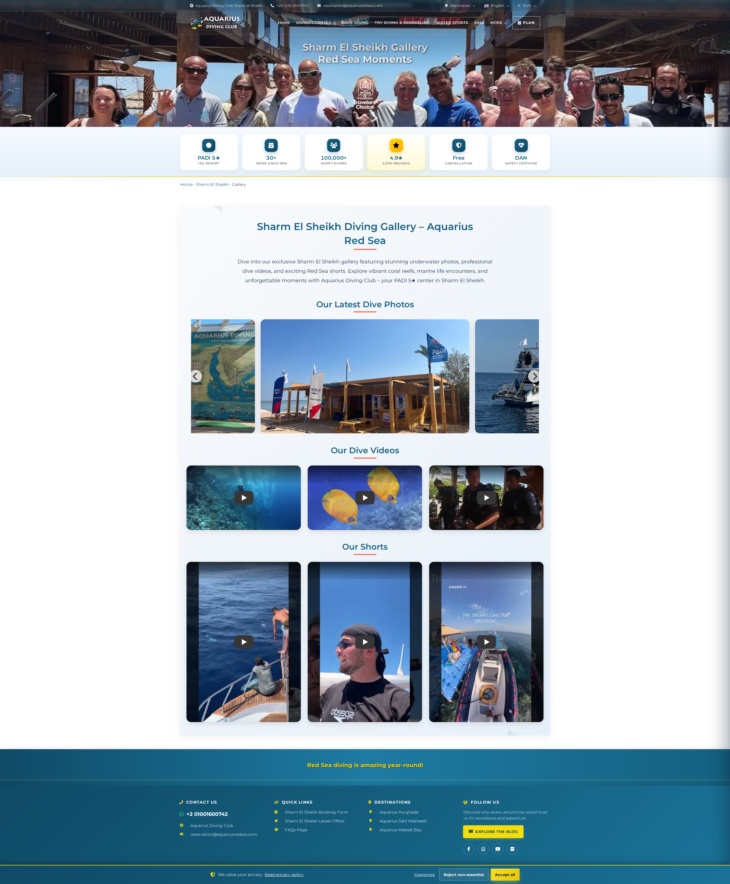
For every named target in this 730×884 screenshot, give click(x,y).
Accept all (505, 875)
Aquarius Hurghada (399, 812)
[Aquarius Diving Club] (215, 23)
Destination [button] (460, 5)
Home (284, 23)
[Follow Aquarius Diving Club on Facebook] (468, 849)
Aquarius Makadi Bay (400, 829)
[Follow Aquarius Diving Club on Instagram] (483, 849)
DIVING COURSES (313, 23)
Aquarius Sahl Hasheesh (403, 821)
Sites (479, 23)
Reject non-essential (464, 875)
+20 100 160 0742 (293, 5)
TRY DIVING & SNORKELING (402, 23)
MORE (496, 23)
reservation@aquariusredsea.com (353, 5)
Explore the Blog (496, 832)
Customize (424, 875)
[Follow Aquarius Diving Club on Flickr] (512, 849)
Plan (529, 23)
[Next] (534, 376)
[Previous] (195, 376)
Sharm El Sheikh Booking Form (316, 812)
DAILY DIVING (354, 23)
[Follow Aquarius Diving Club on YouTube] (498, 849)
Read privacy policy (284, 874)
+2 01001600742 (207, 814)
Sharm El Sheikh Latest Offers (314, 821)
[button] (526, 5)
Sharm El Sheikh (212, 184)
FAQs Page (296, 829)
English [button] (497, 5)
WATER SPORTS (452, 23)
